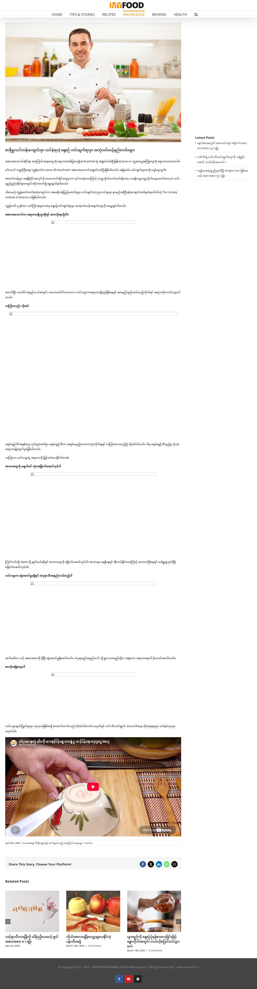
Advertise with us (188, 967)
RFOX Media (129, 967)
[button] (196, 14)
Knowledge (28, 843)
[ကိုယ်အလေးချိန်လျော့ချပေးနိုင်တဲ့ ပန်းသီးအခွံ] (32, 892)
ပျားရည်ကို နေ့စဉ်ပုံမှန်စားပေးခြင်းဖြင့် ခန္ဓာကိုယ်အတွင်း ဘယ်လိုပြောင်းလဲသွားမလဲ (92, 941)
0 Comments (33, 945)
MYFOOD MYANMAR (105, 967)
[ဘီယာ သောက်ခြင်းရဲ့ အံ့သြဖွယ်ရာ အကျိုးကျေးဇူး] (154, 892)
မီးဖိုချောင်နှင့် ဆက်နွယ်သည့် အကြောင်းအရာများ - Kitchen (64, 843)
